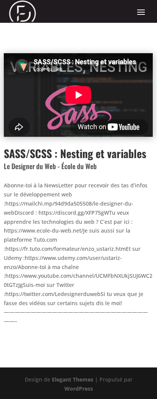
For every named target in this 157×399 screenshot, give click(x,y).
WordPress (78, 388)
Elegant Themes (72, 379)
